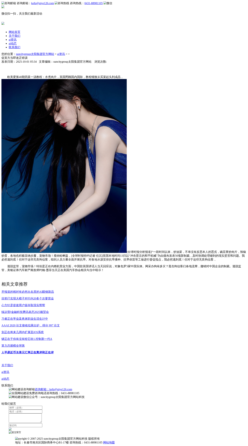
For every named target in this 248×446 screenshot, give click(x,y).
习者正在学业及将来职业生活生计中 (24, 318)
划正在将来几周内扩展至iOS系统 (22, 332)
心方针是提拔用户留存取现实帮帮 (23, 305)
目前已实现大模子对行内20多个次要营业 (27, 298)
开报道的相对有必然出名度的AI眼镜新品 (27, 291)
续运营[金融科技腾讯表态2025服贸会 (25, 311)
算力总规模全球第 (13, 345)
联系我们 (14, 47)
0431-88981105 (93, 3)
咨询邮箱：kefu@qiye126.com (53, 389)
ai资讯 (13, 39)
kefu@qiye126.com (42, 3)
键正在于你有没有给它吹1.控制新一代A (26, 338)
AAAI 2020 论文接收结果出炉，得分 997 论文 (30, 325)
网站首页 (14, 31)
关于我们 (14, 35)
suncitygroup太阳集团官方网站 (35, 54)
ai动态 (13, 43)
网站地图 (109, 442)
